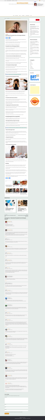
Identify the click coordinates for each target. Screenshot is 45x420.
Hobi (30, 15)
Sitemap (16, 0)
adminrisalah (11, 36)
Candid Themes (28, 418)
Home (5, 0)
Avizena (8, 312)
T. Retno (8, 290)
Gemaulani (8, 367)
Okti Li (8, 267)
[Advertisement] (22, 10)
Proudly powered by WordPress (18, 418)
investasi (31, 66)
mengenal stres (7, 176)
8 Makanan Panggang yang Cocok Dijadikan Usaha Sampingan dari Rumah (34, 42)
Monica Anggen (9, 375)
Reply (5, 227)
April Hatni (8, 343)
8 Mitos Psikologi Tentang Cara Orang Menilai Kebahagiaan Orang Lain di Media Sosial (22, 209)
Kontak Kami (13, 0)
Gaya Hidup (16, 15)
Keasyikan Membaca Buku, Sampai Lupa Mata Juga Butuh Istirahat (10, 209)
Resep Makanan (27, 15)
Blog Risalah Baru (22, 3)
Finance (20, 15)
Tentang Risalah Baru (9, 0)
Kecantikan (23, 15)
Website (5, 409)
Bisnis (30, 61)
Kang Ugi (8, 319)
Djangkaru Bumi (9, 221)
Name (5, 404)
